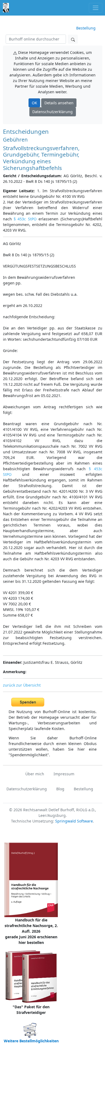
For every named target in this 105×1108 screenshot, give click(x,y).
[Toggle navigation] (95, 7)
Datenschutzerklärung (52, 111)
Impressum (64, 773)
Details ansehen (59, 102)
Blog (60, 788)
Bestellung (86, 28)
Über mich (34, 773)
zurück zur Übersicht (22, 685)
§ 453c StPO (25, 218)
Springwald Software (74, 821)
